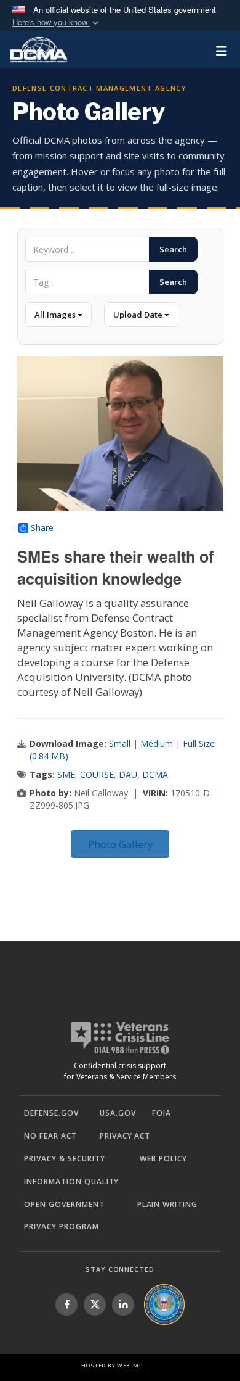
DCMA (155, 774)
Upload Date (138, 314)
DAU (128, 774)
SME (66, 774)
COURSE (97, 774)
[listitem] (66, 1304)
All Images (56, 314)
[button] (56, 22)
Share (42, 528)
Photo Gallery (120, 844)
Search (173, 249)
